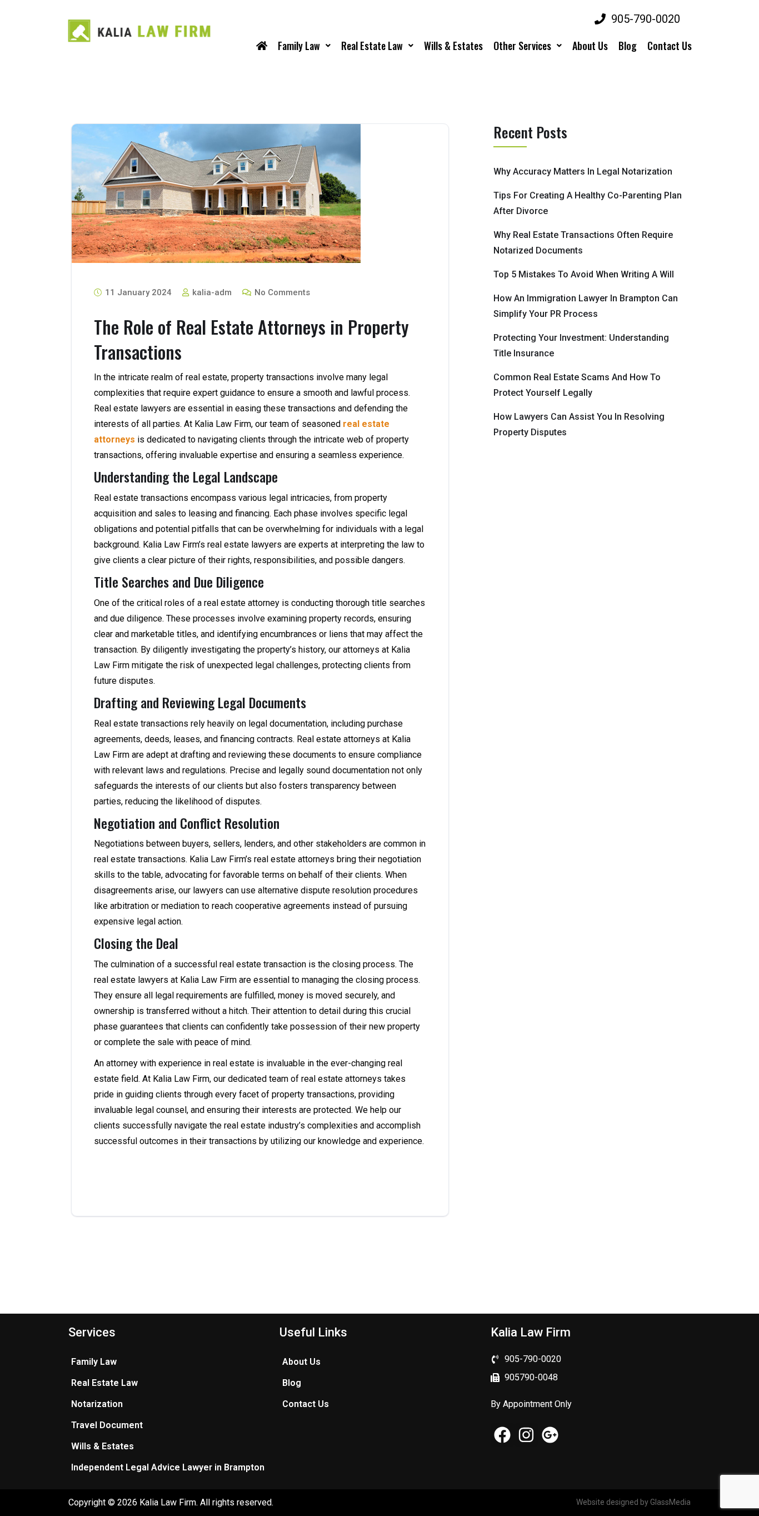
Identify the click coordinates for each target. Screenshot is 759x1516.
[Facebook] (502, 1435)
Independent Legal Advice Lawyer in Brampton (167, 1467)
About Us (590, 46)
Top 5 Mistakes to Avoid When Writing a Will (583, 274)
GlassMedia (670, 1502)
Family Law (299, 46)
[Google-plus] (550, 1435)
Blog (627, 46)
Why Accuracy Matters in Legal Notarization (582, 171)
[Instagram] (526, 1435)
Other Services (522, 46)
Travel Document (107, 1425)
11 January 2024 (137, 292)
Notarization (97, 1404)
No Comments (281, 292)
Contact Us (669, 46)
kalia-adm (211, 292)
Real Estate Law (372, 46)
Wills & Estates (453, 46)
